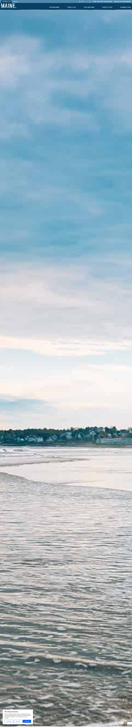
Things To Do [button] (71, 7)
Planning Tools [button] (125, 7)
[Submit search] (90, 2)
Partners (15, 1)
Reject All (18, 721)
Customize (9, 721)
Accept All (27, 721)
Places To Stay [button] (107, 7)
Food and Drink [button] (89, 7)
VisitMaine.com (6, 1)
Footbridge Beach (128, 725)
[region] (18, 716)
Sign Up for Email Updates (122, 1)
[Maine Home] (8, 5)
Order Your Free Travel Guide (102, 1)
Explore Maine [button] (54, 7)
